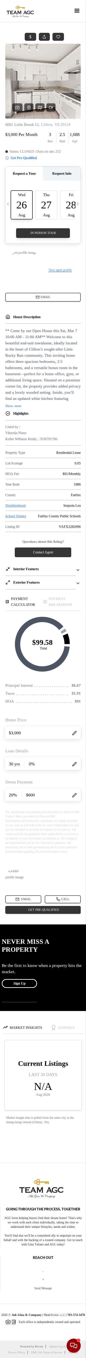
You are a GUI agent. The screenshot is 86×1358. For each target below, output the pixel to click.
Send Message (43, 1288)
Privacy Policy (16, 1352)
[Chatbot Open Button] (74, 1346)
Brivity (39, 1346)
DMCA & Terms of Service (47, 1352)
